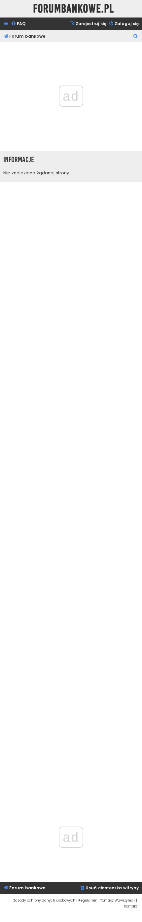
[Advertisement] (71, 489)
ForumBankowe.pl (73, 8)
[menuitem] (18, 23)
